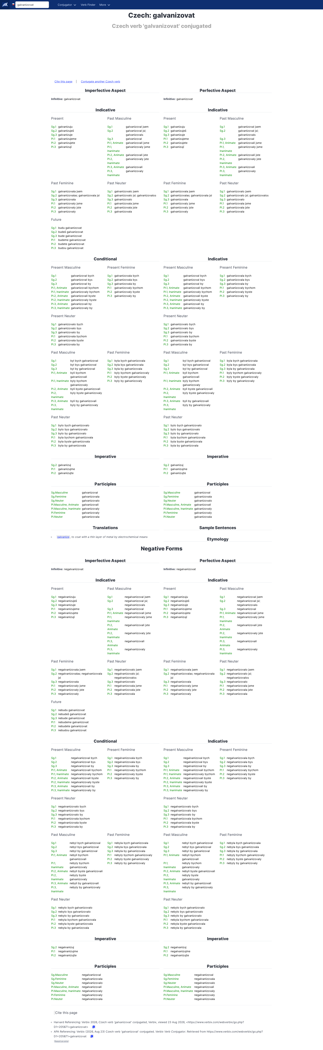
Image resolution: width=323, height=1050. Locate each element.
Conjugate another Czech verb (100, 81)
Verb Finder (88, 4)
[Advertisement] (152, 52)
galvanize (63, 537)
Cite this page (63, 81)
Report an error (61, 1041)
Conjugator (65, 4)
